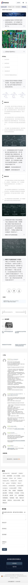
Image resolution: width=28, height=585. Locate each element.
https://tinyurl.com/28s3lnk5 (19, 440)
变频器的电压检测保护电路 (7, 313)
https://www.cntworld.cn (14, 300)
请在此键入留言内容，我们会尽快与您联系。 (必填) (13, 513)
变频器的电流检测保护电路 (20, 313)
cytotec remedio (13, 426)
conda (23, 475)
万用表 (19, 488)
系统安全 (10, 500)
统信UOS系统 (17, 500)
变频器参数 (20, 490)
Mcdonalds (12, 432)
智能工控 (11, 7)
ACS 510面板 (17, 475)
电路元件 (22, 497)
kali (15, 478)
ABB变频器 (9, 475)
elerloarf (11, 445)
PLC (4, 483)
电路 (17, 497)
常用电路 (11, 493)
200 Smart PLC (6, 473)
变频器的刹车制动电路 (6, 344)
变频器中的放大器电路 (11, 301)
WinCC (19, 483)
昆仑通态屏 (5, 495)
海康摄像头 (5, 497)
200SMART (14, 473)
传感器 (18, 7)
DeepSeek (5, 478)
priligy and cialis (10, 448)
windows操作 (20, 485)
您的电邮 (4, 534)
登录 (19, 459)
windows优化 (12, 485)
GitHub (11, 478)
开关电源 (17, 493)
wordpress (5, 488)
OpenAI (20, 480)
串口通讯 (5, 490)
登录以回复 (24, 359)
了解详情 (14, 566)
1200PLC (21, 473)
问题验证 (4, 542)
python (8, 483)
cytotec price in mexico (19, 428)
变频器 (4, 297)
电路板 (4, 500)
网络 (23, 500)
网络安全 (5, 502)
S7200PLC (13, 483)
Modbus (19, 478)
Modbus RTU (6, 480)
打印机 (22, 493)
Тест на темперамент (14, 359)
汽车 (16, 495)
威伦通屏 (5, 493)
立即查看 (14, 563)
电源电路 (12, 497)
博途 (10, 490)
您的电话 (4, 528)
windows (5, 485)
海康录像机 (21, 495)
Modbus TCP (14, 480)
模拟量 (11, 495)
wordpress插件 (13, 488)
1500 (4, 475)
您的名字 (4, 522)
